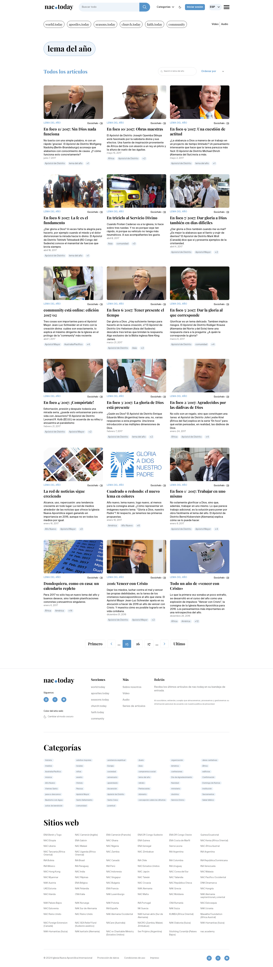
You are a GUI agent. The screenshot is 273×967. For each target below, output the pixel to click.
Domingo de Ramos (211, 783)
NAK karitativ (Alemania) (87, 932)
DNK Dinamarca (208, 883)
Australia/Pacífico (73, 344)
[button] (95, 123)
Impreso (154, 958)
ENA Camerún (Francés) (118, 835)
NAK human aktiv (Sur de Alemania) (150, 916)
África (111, 158)
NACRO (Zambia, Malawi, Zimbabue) (150, 924)
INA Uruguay (175, 866)
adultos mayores (83, 760)
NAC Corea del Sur (178, 872)
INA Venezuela (207, 866)
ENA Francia (112, 889)
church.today (131, 24)
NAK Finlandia (82, 889)
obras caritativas (209, 760)
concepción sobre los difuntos (152, 800)
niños (78, 772)
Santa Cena (112, 800)
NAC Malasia (206, 872)
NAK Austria (50, 883)
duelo (141, 760)
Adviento (142, 794)
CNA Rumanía (176, 903)
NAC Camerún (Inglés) (86, 835)
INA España (112, 908)
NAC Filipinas (81, 877)
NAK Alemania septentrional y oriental (212, 896)
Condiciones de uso (134, 958)
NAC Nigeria (112, 846)
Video (215, 24)
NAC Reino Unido (52, 914)
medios (48, 766)
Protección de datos (108, 958)
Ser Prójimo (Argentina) (150, 932)
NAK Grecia (175, 889)
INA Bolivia (49, 860)
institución (207, 789)
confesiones (176, 772)
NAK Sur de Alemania (86, 908)
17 (149, 643)
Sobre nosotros (132, 687)
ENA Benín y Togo (53, 835)
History (79, 783)
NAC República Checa (180, 883)
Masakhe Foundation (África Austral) (211, 916)
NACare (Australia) (115, 923)
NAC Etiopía (50, 841)
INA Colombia (176, 860)
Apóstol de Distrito (55, 163)
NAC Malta (143, 894)
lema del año (75, 163)
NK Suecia (143, 908)
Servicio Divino (177, 800)
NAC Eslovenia (51, 908)
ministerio (175, 789)
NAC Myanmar (51, 877)
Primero (95, 643)
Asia (110, 244)
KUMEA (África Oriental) (181, 914)
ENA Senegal (144, 846)
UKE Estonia (50, 889)
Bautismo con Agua (54, 800)
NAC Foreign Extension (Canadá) (55, 924)
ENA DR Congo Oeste (180, 835)
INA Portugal (144, 903)
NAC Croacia (144, 883)
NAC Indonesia (114, 872)
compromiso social (147, 772)
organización (177, 760)
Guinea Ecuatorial (209, 835)
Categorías (163, 7)
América (112, 526)
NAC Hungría (207, 889)
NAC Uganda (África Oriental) (85, 853)
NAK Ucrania (206, 908)
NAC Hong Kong (52, 872)
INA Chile (142, 860)
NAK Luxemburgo (115, 894)
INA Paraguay (82, 866)
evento (79, 777)
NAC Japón (143, 872)
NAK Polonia (112, 903)
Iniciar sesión (195, 7)
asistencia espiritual (116, 760)
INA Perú (110, 866)
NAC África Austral (210, 846)
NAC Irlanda (50, 894)
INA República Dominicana (214, 860)
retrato (141, 783)
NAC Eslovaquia (208, 903)
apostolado (112, 783)
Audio (224, 24)
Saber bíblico (208, 800)
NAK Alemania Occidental (119, 914)
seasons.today (105, 24)
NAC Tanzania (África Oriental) (54, 853)
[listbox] (215, 7)
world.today (54, 24)
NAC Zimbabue (146, 852)
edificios (206, 772)
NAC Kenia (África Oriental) (214, 841)
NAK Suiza (174, 908)
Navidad (175, 783)
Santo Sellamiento (84, 800)
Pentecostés (144, 789)
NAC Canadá (112, 860)
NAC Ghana (112, 841)
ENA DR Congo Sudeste (150, 835)
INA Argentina (176, 852)
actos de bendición (53, 806)
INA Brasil (80, 860)
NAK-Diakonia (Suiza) (180, 923)
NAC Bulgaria (113, 883)
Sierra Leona (175, 846)
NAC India (80, 872)
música (48, 777)
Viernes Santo (51, 789)
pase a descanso (53, 794)
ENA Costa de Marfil (179, 841)
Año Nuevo (50, 529)
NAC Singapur (113, 877)
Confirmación (208, 777)
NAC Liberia (50, 846)
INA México (49, 866)
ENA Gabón (81, 841)
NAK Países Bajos (53, 903)
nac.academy (207, 932)
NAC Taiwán (144, 877)
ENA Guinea (144, 841)
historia (48, 760)
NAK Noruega (82, 903)
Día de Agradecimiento (181, 777)
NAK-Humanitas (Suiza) (212, 923)
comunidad (122, 244)
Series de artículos (134, 706)
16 (138, 643)
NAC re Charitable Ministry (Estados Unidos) (120, 933)
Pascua (79, 789)
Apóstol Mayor (203, 252)
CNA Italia (80, 894)
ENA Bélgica (81, 883)
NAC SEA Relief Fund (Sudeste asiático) (85, 924)
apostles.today (79, 24)
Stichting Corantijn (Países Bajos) (183, 933)
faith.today (154, 24)
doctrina (175, 794)
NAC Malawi (81, 846)
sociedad (111, 772)
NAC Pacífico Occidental (213, 877)
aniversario (112, 777)
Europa (110, 766)
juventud (111, 806)
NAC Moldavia (176, 894)
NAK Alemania (145, 889)
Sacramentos (208, 794)
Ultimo (179, 643)
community (177, 24)
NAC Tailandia (176, 877)
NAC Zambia (112, 852)
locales (79, 766)
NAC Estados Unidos (149, 866)
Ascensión (112, 789)
